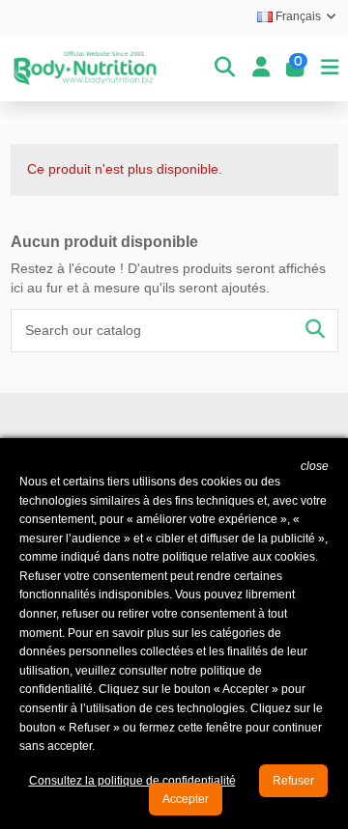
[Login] (261, 67)
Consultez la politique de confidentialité (132, 781)
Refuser (293, 781)
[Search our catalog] (315, 330)
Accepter (185, 799)
